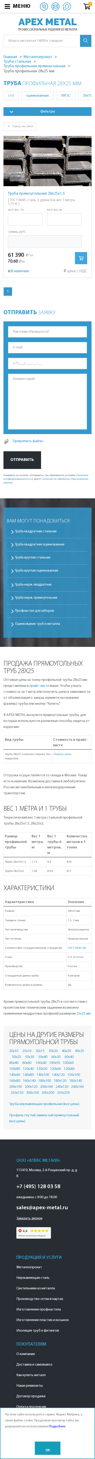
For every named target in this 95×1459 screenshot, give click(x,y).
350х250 (63, 1093)
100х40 (41, 1063)
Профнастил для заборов (34, 611)
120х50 (41, 1069)
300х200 (48, 1093)
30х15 (40, 1051)
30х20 (53, 1051)
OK (48, 1450)
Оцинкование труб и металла (37, 624)
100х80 (14, 1069)
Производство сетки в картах (39, 1299)
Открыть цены (62, 754)
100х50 (54, 1063)
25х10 (26, 1051)
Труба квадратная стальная (35, 531)
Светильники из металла (35, 1288)
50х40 (42, 1057)
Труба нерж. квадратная (33, 584)
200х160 (46, 1087)
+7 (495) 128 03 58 (38, 1187)
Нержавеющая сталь (33, 1278)
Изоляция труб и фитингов (37, 1331)
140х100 (42, 1075)
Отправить (22, 460)
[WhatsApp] (66, 6)
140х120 (58, 1075)
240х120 (62, 1087)
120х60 (55, 1069)
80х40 (13, 1063)
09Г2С (65, 96)
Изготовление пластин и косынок (42, 1320)
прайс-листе (39, 686)
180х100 (44, 1081)
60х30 (55, 1057)
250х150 (17, 1093)
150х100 (73, 1075)
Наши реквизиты (29, 1386)
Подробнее (57, 1426)
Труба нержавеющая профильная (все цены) (44, 1104)
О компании (25, 1354)
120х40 (28, 1069)
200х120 (31, 1087)
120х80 (69, 1069)
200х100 (15, 1087)
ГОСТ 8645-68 (77, 947)
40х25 (79, 1051)
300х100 (32, 1093)
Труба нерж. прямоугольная (36, 598)
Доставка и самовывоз (34, 1364)
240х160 (77, 1087)
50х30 (29, 1057)
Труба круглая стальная (32, 557)
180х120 (60, 1081)
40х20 (66, 1051)
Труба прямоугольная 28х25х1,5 (36, 193)
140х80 (28, 1075)
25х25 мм (83, 1014)
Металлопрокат (29, 1267)
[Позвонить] (43, 6)
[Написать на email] (55, 6)
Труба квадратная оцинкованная (39, 544)
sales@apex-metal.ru (42, 1208)
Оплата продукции (31, 1407)
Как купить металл (31, 1375)
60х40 (69, 1057)
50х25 (16, 1057)
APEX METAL (47, 22)
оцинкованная (37, 96)
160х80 (14, 1081)
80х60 (26, 1063)
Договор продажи (30, 1396)
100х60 (68, 1063)
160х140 (29, 1081)
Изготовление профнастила (38, 1309)
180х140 (75, 1081)
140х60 (14, 1075)
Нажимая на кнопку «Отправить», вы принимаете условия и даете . (46, 479)
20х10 (13, 1051)
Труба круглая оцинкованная (36, 570)
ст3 (11, 96)
